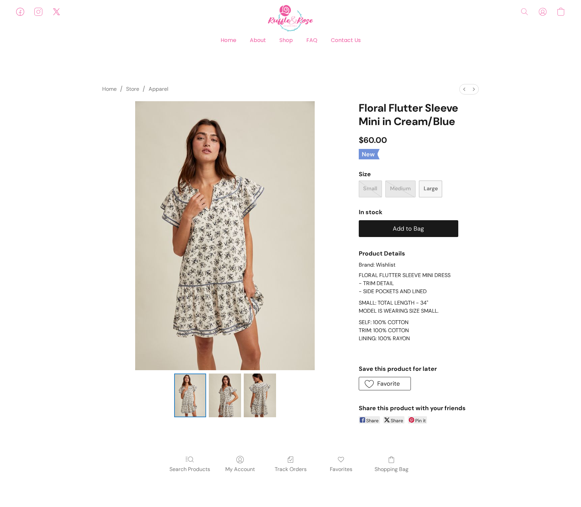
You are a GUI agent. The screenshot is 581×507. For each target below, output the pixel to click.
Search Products (189, 469)
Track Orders (291, 469)
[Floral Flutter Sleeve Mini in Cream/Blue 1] (225, 395)
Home (228, 40)
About (258, 40)
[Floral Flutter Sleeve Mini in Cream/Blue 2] (260, 395)
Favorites (341, 469)
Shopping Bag (392, 469)
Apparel (158, 88)
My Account (240, 469)
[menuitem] (464, 89)
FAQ (311, 40)
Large (431, 188)
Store (132, 88)
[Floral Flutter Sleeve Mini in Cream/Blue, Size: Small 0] (190, 395)
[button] (290, 18)
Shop (286, 40)
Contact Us (346, 40)
